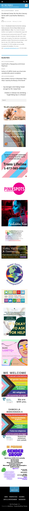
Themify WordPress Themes (20, 506)
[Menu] (2, 2)
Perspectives (13, 497)
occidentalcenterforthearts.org (11, 48)
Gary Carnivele (7, 21)
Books (17, 10)
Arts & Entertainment (7, 10)
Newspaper (22, 499)
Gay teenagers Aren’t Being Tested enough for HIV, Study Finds (13, 88)
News (6, 497)
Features (21, 497)
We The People (13, 504)
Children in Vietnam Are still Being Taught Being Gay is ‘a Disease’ (16, 94)
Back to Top (14, 490)
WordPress (10, 506)
